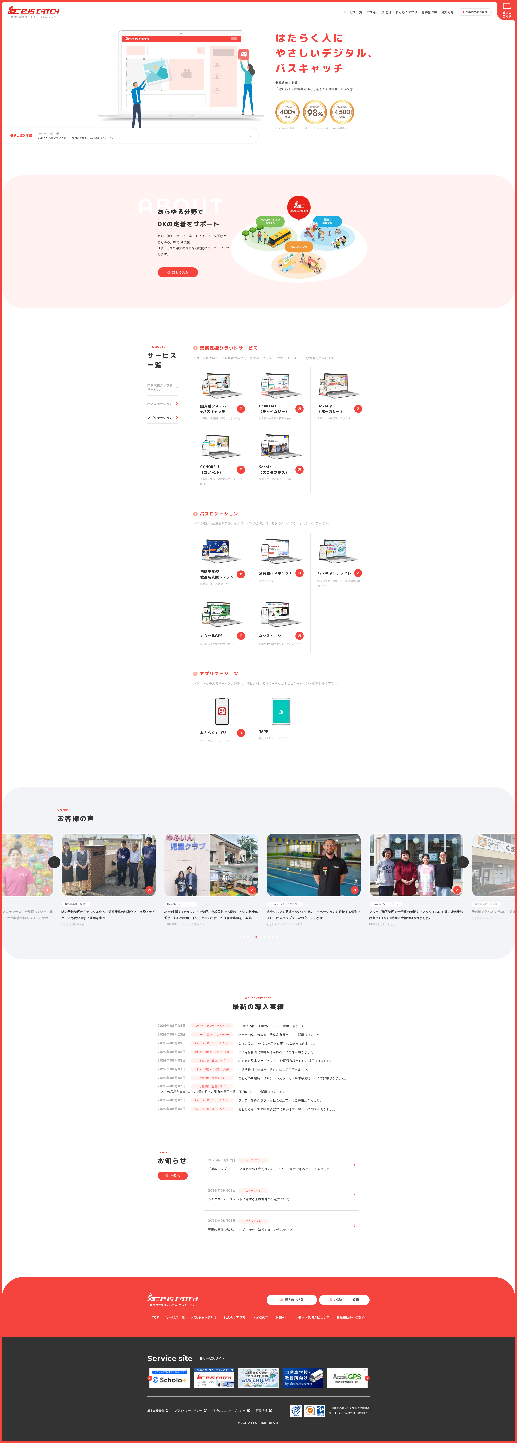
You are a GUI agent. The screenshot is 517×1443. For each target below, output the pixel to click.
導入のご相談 (506, 14)
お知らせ (447, 12)
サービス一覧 (353, 12)
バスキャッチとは (379, 12)
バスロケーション (159, 403)
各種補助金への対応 (351, 1317)
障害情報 (261, 1410)
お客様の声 (429, 12)
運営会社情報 (155, 1410)
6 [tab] (261, 937)
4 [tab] (252, 937)
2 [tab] (244, 937)
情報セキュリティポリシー (229, 1410)
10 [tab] (277, 937)
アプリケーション (159, 418)
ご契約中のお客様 (476, 12)
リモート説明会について (312, 1317)
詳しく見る (180, 272)
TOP (155, 1317)
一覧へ (175, 1175)
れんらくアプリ (407, 12)
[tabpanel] (309, 880)
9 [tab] (273, 937)
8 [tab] (269, 937)
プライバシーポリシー (188, 1410)
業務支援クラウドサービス (159, 387)
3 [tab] (248, 937)
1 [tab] (240, 937)
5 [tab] (256, 937)
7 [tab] (265, 937)
